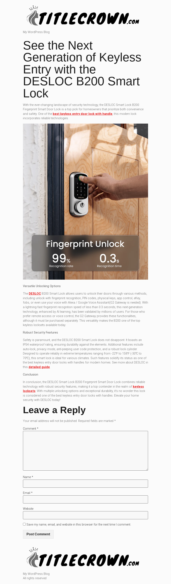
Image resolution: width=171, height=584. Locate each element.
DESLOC (35, 293)
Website (28, 509)
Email (28, 493)
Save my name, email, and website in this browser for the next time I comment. (78, 524)
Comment (30, 428)
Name (28, 477)
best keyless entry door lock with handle (82, 114)
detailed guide (39, 367)
